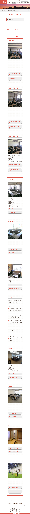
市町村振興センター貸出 (18, 3)
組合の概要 (10, 3)
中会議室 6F (22, 22)
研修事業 (14, 3)
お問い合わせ (22, 500)
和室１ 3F (12, 29)
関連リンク (15, 500)
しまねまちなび (28, 3)
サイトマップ (10, 500)
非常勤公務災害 (25, 3)
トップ (8, 3)
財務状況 (12, 3)
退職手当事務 (22, 3)
